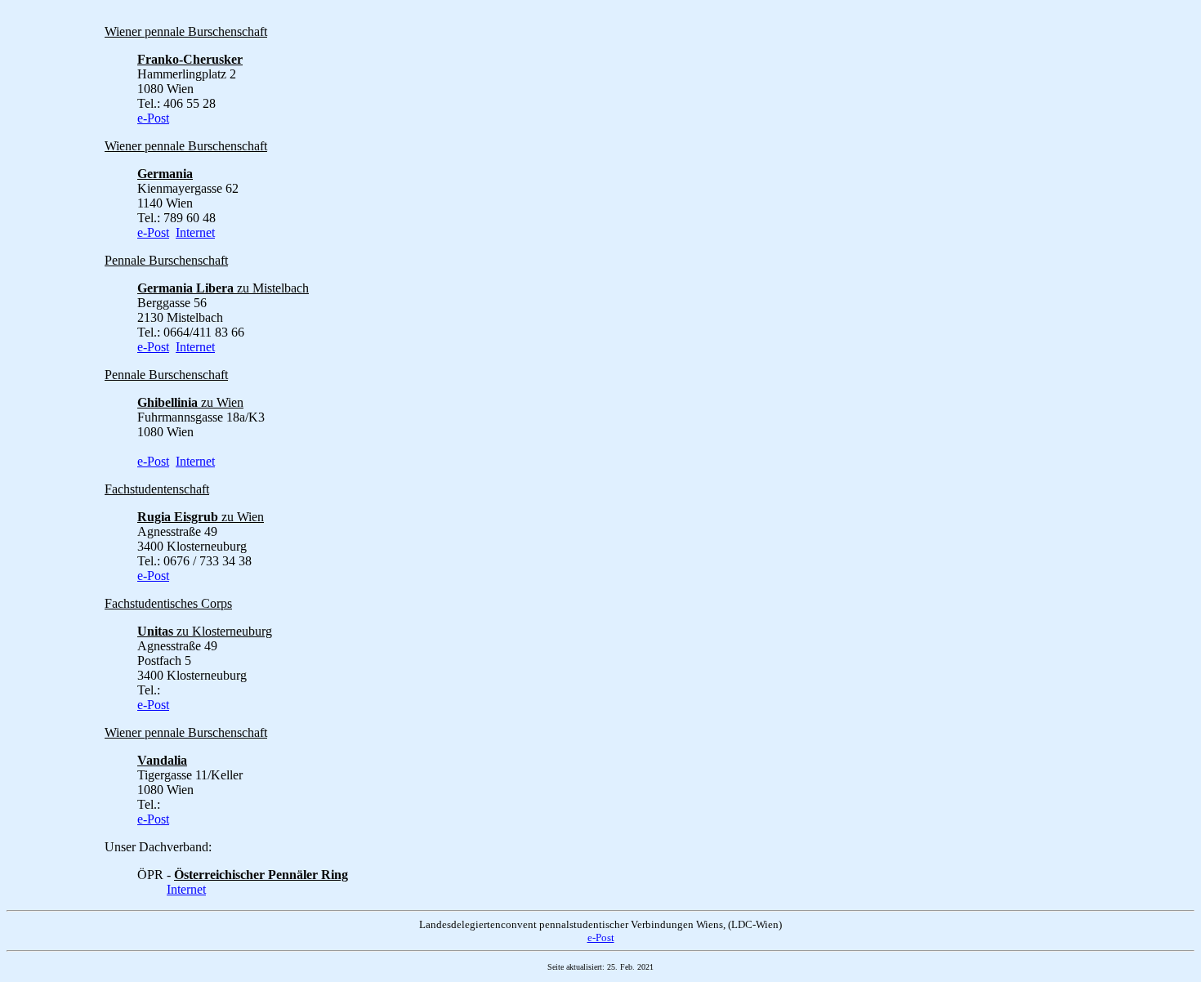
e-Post (153, 118)
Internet (195, 232)
